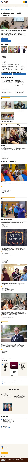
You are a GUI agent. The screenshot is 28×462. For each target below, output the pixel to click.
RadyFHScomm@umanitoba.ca (7, 423)
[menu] (26, 2)
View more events (4, 360)
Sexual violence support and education (7, 227)
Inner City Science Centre (5, 191)
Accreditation (3, 352)
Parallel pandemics (4, 262)
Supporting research (4, 153)
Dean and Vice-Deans (4, 351)
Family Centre (3, 225)
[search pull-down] (24, 2)
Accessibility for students (5, 224)
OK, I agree (3, 460)
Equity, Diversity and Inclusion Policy (6, 290)
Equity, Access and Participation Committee (7, 289)
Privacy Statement (21, 459)
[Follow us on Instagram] (8, 427)
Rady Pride (3, 193)
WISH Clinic (3, 192)
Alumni (3, 189)
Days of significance (4, 260)
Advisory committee (4, 158)
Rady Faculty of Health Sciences (7, 9)
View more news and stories (22, 44)
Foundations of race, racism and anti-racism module (8, 255)
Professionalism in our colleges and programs (8, 317)
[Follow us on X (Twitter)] (5, 427)
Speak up (3, 318)
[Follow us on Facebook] (6, 427)
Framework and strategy (5, 157)
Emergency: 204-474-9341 (4, 455)
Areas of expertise (4, 152)
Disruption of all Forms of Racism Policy (7, 291)
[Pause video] (2, 28)
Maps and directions (4, 452)
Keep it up (3, 319)
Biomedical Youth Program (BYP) (6, 190)
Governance (3, 353)
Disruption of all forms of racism (6, 253)
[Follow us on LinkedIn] (11, 427)
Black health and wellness (5, 261)
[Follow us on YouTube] (9, 427)
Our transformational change (5, 288)
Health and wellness (4, 226)
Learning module (4, 254)
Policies (3, 354)
